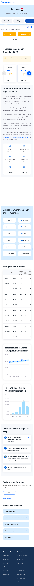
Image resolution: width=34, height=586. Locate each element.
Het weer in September (11, 524)
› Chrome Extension (22, 555)
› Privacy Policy (21, 578)
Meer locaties (7, 498)
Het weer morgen (10, 531)
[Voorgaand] (4, 73)
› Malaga (5, 570)
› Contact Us (20, 570)
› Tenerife (5, 563)
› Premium (20, 559)
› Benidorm (6, 555)
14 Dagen (18, 21)
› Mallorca (6, 574)
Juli (10, 34)
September (24, 34)
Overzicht (6, 21)
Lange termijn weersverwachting (14, 518)
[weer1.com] (7, 2)
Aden (9, 493)
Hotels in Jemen (9, 537)
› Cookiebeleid (21, 582)
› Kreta (5, 567)
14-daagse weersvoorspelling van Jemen (16, 137)
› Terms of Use (21, 574)
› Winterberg (6, 559)
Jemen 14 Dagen (10, 511)
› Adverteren (20, 563)
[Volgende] (29, 73)
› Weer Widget (21, 567)
